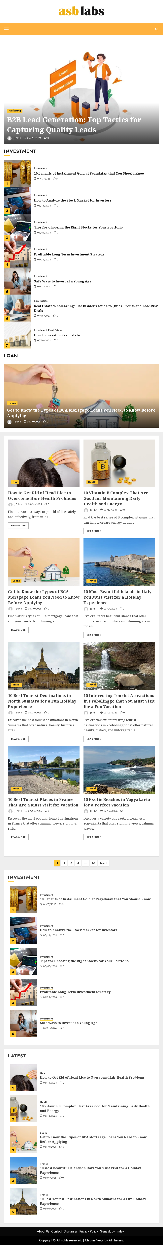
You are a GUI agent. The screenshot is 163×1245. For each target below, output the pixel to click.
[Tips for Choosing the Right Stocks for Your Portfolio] (17, 227)
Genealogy (107, 1231)
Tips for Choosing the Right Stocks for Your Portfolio (78, 227)
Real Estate (41, 301)
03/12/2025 (110, 510)
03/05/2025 (35, 712)
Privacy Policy (88, 1231)
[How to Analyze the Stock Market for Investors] (17, 200)
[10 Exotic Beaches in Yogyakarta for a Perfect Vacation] (119, 770)
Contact (56, 1231)
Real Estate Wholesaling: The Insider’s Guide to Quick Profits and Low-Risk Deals (96, 308)
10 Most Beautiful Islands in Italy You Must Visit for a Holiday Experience (117, 597)
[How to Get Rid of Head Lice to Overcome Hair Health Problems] (44, 463)
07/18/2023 (44, 316)
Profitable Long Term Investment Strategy (69, 254)
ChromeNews (94, 1240)
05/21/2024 (44, 286)
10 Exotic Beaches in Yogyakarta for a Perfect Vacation (116, 802)
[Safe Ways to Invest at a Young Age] (17, 281)
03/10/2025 (34, 421)
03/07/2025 (110, 609)
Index (120, 1231)
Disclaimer (70, 1231)
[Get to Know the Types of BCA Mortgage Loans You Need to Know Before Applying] (81, 396)
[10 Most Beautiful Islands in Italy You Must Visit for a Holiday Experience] (119, 562)
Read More (18, 525)
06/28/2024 (34, 138)
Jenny (17, 138)
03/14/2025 (35, 504)
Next (103, 863)
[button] (6, 29)
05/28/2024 (44, 259)
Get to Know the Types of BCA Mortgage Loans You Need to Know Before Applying (44, 597)
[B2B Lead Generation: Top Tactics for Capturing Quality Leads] (81, 91)
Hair (15, 482)
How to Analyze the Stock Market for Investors (72, 200)
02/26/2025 (111, 811)
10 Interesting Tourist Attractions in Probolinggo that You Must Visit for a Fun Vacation (119, 701)
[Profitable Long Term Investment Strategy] (17, 254)
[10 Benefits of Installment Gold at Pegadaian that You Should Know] (17, 173)
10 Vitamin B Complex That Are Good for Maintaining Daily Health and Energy (115, 498)
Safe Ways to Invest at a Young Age (62, 281)
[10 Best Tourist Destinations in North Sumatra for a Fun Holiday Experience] (44, 666)
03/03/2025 (110, 712)
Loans (12, 403)
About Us (43, 1231)
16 (93, 863)
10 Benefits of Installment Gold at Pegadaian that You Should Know (89, 173)
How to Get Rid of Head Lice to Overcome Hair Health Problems (42, 495)
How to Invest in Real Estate (57, 335)
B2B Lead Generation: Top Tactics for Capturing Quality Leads (74, 124)
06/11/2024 (44, 205)
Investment (40, 168)
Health (92, 482)
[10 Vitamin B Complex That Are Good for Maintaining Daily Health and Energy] (119, 463)
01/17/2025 (43, 178)
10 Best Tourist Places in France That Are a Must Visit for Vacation (43, 802)
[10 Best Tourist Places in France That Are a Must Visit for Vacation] (44, 770)
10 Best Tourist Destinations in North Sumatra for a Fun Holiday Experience (42, 701)
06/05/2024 (44, 232)
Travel (92, 581)
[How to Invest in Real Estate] (17, 335)
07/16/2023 (44, 340)
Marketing (15, 110)
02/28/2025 (35, 811)
